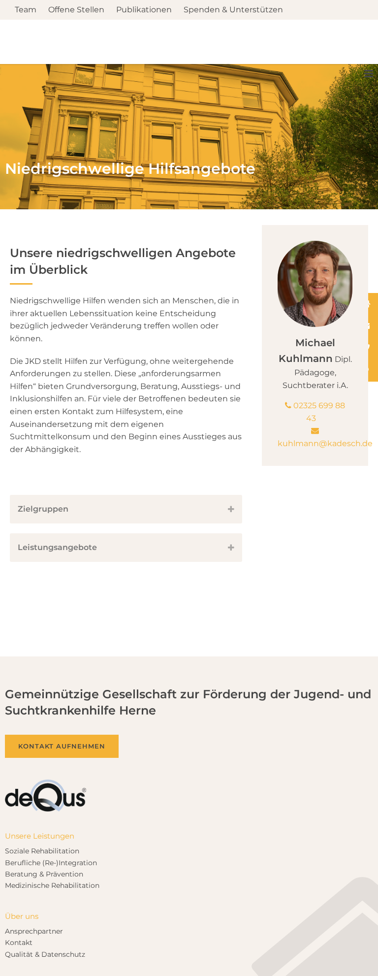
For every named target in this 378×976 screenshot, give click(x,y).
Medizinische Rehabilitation (52, 821)
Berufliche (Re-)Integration (51, 798)
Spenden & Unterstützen (233, 10)
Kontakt (18, 878)
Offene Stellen (76, 10)
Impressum (297, 954)
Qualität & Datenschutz (45, 890)
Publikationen (144, 10)
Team (25, 10)
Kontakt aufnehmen (61, 682)
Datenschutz (351, 954)
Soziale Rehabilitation (42, 786)
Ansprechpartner (34, 867)
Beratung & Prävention (44, 810)
